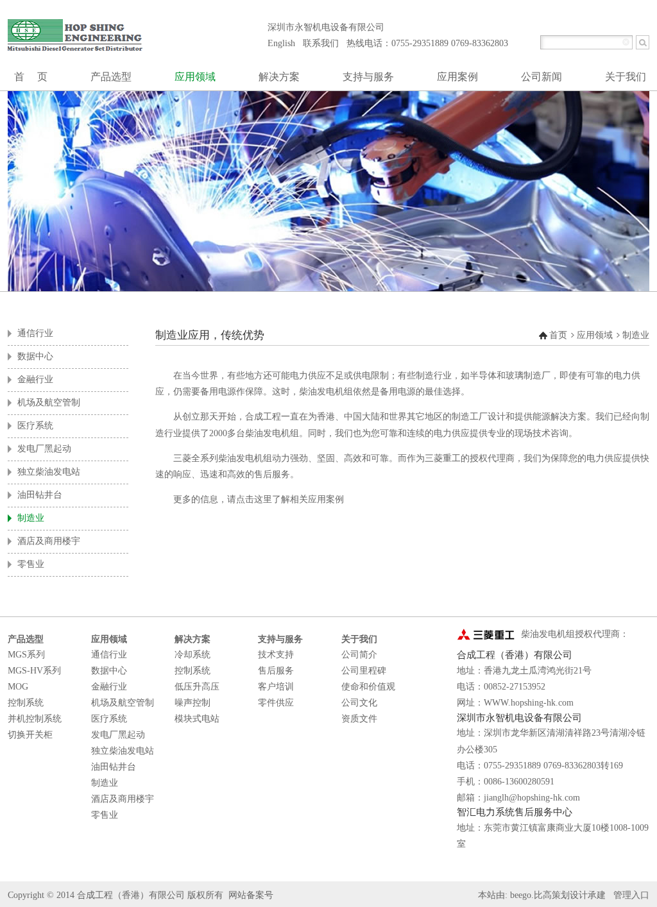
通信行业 (109, 654)
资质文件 (359, 719)
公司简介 (359, 654)
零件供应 (276, 703)
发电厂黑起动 (118, 735)
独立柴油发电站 (122, 751)
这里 (263, 499)
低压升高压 (197, 686)
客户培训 (276, 686)
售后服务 (276, 670)
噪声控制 (192, 703)
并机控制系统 (35, 719)
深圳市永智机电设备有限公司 (326, 27)
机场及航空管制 (122, 703)
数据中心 (109, 670)
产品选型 (26, 639)
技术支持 (276, 654)
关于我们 (359, 639)
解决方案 (192, 639)
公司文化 (359, 703)
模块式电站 (197, 719)
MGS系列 (26, 654)
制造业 (635, 335)
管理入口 (631, 895)
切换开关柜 (30, 735)
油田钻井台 (113, 767)
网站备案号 (250, 895)
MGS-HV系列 (34, 670)
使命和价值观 (368, 686)
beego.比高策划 (540, 895)
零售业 (104, 815)
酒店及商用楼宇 (122, 799)
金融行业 (109, 686)
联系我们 (321, 43)
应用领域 (595, 335)
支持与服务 (280, 639)
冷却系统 (192, 654)
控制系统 (26, 703)
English (281, 43)
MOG (18, 686)
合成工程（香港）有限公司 (131, 895)
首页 (558, 335)
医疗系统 (109, 719)
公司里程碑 (363, 670)
